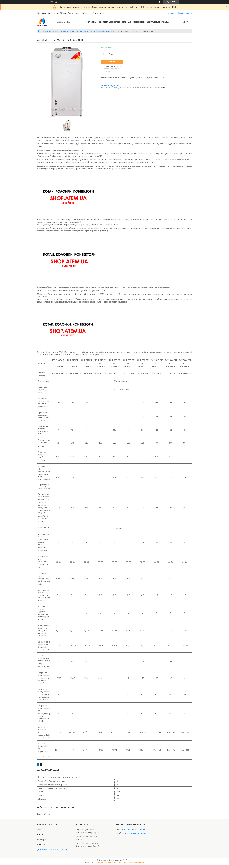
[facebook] (38, 765)
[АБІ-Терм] (46, 22)
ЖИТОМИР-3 (112, 31)
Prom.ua (129, 860)
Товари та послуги (109, 22)
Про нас (126, 22)
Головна (91, 22)
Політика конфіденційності (131, 862)
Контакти (139, 22)
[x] (41, 765)
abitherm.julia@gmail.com (134, 833)
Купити (111, 61)
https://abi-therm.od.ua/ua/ (133, 829)
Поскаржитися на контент (106, 862)
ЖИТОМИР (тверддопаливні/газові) (87, 31)
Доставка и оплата (158, 22)
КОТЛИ (64, 31)
